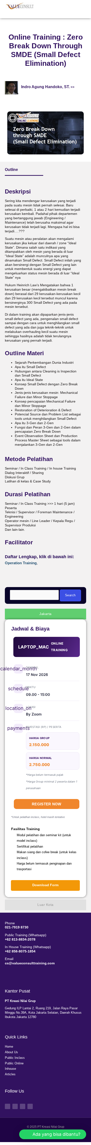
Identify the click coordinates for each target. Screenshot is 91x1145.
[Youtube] (15, 1106)
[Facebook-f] (7, 1106)
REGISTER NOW (46, 804)
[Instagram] (22, 1106)
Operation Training (21, 563)
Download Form (45, 885)
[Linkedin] (30, 1106)
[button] (70, 8)
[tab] (45, 614)
